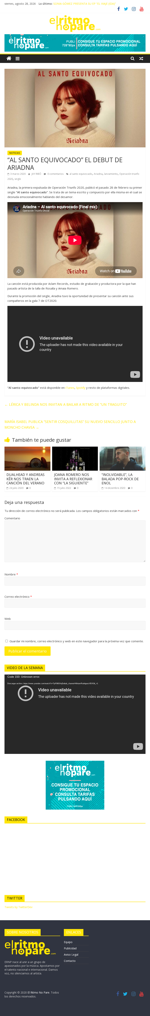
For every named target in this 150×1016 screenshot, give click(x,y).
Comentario (12, 518)
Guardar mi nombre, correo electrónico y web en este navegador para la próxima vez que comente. (77, 641)
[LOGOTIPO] (30, 941)
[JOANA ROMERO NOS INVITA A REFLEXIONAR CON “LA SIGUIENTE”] (75, 449)
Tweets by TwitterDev (18, 907)
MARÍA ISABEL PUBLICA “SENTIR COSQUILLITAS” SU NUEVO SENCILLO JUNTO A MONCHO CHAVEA (70, 424)
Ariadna (98, 174)
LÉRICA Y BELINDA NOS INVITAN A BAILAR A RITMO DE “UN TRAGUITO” (65, 404)
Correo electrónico (18, 596)
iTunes (69, 388)
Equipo (68, 942)
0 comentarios (55, 174)
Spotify (80, 388)
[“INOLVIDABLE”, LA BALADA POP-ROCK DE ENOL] (123, 449)
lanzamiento (111, 174)
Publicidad (70, 948)
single (17, 179)
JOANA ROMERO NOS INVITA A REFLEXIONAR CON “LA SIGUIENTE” (73, 478)
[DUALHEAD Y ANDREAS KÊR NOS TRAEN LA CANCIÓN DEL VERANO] (27, 449)
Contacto (70, 961)
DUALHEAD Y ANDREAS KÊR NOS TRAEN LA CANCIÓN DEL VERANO (25, 478)
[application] (75, 714)
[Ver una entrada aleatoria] (141, 58)
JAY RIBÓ (37, 174)
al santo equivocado (81, 174)
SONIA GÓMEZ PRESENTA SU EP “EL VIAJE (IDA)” (84, 3)
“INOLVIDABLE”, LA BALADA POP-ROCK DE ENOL (120, 478)
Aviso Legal (71, 954)
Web (7, 619)
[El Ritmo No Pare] (8, 58)
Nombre (11, 574)
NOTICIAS (14, 153)
